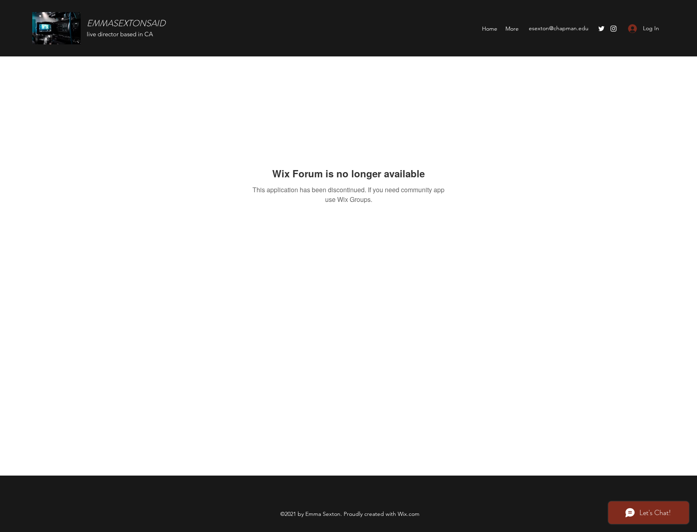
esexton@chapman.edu (558, 28)
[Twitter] (601, 29)
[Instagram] (613, 29)
